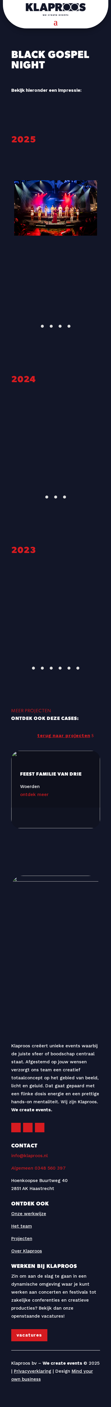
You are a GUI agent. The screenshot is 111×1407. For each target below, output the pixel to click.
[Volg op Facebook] (28, 1127)
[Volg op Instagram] (16, 1127)
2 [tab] (51, 326)
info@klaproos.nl (29, 1155)
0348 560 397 (38, 1168)
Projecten (21, 1238)
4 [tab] (68, 326)
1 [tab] (42, 326)
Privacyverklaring (32, 1371)
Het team (21, 1226)
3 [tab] (60, 326)
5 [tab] (68, 668)
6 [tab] (77, 668)
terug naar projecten (63, 735)
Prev (14, 242)
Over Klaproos (26, 1251)
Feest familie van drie (55, 779)
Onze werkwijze (28, 1213)
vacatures (29, 1335)
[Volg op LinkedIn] (39, 1127)
